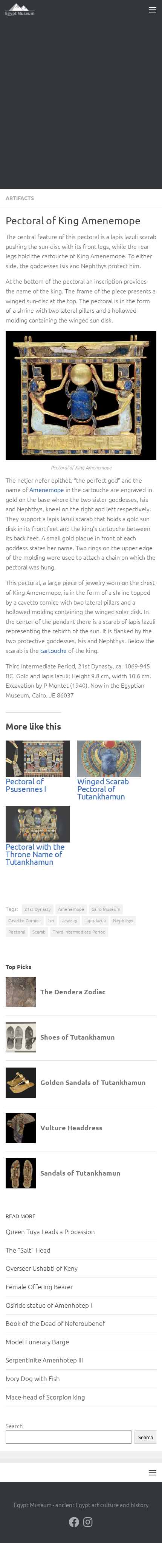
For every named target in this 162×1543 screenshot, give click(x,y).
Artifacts (20, 197)
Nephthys (123, 920)
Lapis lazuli (95, 920)
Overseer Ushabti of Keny (42, 1268)
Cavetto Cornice (24, 920)
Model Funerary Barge (37, 1342)
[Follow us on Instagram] (88, 1522)
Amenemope (46, 489)
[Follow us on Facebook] (74, 1522)
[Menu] (152, 9)
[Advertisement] (81, 104)
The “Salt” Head (28, 1250)
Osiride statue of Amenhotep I (49, 1305)
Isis (51, 920)
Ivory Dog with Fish (33, 1378)
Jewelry (69, 920)
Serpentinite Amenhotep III (44, 1360)
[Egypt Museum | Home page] (25, 9)
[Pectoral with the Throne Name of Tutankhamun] (38, 824)
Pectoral (16, 932)
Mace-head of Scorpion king (45, 1397)
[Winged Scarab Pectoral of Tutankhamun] (109, 759)
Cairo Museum (106, 909)
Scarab (39, 932)
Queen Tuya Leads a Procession (50, 1231)
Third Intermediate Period (79, 932)
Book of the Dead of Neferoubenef (55, 1323)
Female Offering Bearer (39, 1286)
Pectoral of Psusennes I (26, 784)
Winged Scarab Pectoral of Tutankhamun (103, 788)
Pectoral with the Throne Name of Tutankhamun (35, 853)
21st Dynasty (37, 909)
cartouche (53, 650)
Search (14, 1426)
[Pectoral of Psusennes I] (38, 759)
